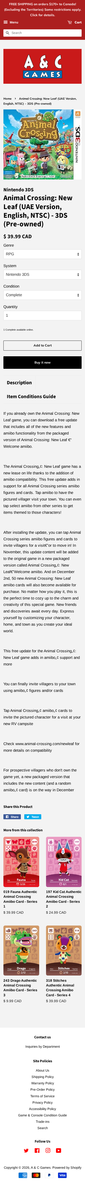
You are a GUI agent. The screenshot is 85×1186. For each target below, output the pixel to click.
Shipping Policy (43, 1077)
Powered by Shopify (66, 1167)
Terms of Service (42, 1096)
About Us (42, 1070)
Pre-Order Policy (42, 1089)
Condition (11, 286)
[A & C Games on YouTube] (58, 1151)
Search (42, 1128)
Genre (8, 245)
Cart (78, 22)
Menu (13, 22)
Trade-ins (42, 1121)
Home (7, 98)
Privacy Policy (42, 1102)
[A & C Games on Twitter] (26, 1151)
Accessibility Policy (42, 1109)
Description (19, 382)
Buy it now (42, 362)
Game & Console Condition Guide (42, 1115)
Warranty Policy (42, 1083)
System (9, 266)
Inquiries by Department (42, 1046)
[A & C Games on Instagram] (47, 1151)
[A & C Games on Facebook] (37, 1151)
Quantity (10, 307)
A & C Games (41, 1167)
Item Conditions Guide (31, 396)
